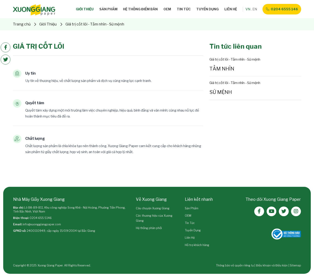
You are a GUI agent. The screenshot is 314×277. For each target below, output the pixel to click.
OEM (167, 9)
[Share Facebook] (6, 47)
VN (247, 9)
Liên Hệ (230, 9)
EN (254, 9)
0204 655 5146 (41, 218)
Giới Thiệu (85, 9)
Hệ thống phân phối (149, 228)
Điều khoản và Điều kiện (272, 265)
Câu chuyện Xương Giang (152, 208)
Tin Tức (184, 9)
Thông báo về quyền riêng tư (235, 265)
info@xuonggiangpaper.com (42, 224)
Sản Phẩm (108, 9)
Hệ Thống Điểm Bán (140, 9)
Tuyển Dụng (207, 9)
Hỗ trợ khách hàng (197, 245)
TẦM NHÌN (221, 69)
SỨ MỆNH (220, 92)
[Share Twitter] (6, 59)
